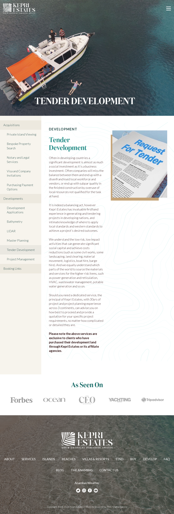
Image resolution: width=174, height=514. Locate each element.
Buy (133, 459)
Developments (13, 198)
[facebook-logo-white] (90, 490)
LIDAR (11, 231)
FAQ (167, 459)
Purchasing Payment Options (20, 187)
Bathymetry (14, 221)
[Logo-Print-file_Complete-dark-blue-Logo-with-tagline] (19, 8)
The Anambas (82, 470)
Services (29, 459)
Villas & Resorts (95, 459)
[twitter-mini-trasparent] (78, 490)
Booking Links (12, 268)
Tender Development (21, 250)
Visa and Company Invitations (19, 173)
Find (119, 459)
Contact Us (108, 470)
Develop (150, 459)
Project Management (21, 259)
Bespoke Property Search (19, 146)
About (9, 459)
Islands (48, 459)
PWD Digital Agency (117, 506)
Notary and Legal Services (18, 160)
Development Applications (16, 210)
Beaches (68, 459)
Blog (60, 470)
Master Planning (18, 240)
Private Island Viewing (21, 134)
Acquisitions (11, 125)
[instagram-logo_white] (84, 490)
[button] (168, 8)
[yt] (96, 490)
